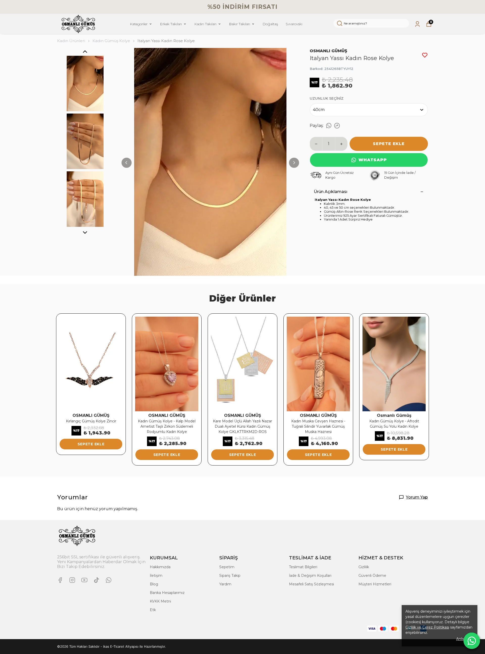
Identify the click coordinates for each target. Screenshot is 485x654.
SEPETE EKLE (389, 143)
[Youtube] (84, 580)
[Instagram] (72, 580)
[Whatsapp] (109, 580)
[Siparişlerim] (417, 24)
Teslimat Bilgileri (303, 567)
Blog (154, 584)
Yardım (225, 584)
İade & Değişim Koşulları (310, 575)
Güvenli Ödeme (372, 575)
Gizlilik (363, 567)
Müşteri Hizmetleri (374, 584)
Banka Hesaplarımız (167, 592)
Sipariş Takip (229, 575)
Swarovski (294, 24)
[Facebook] (60, 580)
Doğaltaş (270, 24)
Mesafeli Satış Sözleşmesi (311, 584)
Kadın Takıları (205, 24)
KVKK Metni (160, 601)
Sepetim (226, 567)
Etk (153, 610)
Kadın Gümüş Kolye (111, 40)
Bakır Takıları (239, 24)
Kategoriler (139, 24)
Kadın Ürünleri (71, 40)
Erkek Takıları (171, 24)
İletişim (156, 575)
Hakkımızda (160, 567)
